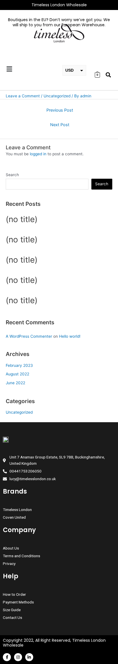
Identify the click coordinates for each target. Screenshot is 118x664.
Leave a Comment (23, 96)
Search (12, 174)
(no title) (22, 219)
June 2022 (15, 383)
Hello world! (69, 336)
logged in (38, 154)
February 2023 (19, 365)
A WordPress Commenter (29, 336)
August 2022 (17, 374)
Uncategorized (19, 412)
